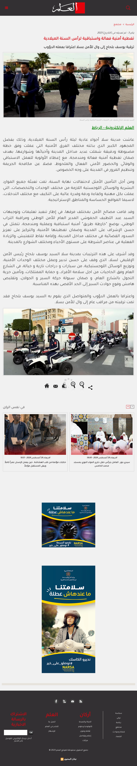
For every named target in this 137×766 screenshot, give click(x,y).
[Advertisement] (33, 383)
